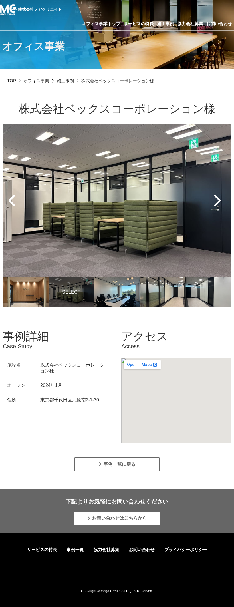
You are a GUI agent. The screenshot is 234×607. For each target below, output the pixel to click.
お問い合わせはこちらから (119, 518)
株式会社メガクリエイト (40, 9)
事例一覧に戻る (120, 464)
